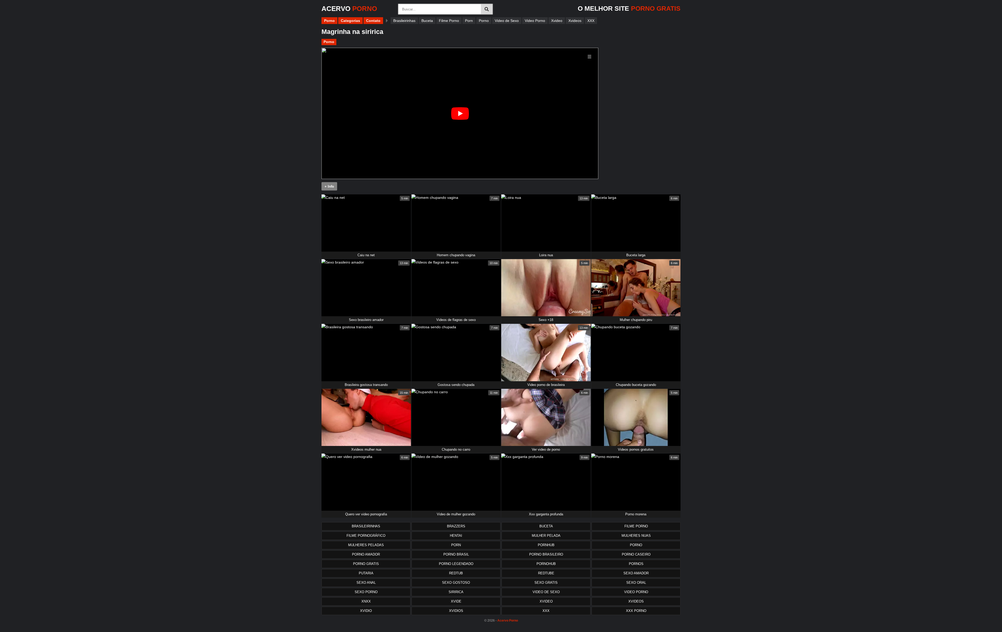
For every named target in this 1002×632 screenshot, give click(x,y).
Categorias (350, 21)
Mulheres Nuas (636, 536)
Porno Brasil (456, 554)
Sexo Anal (366, 583)
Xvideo (556, 21)
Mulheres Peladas (366, 545)
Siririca (456, 592)
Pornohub (546, 564)
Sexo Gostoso (456, 583)
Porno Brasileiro (546, 554)
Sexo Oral (636, 583)
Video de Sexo (507, 21)
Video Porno (535, 21)
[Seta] (387, 20)
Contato (373, 21)
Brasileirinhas (404, 21)
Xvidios (456, 611)
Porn (469, 21)
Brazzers (456, 526)
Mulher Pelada (546, 536)
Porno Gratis (366, 564)
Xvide (456, 601)
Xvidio (366, 611)
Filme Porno (449, 21)
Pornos (636, 564)
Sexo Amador (636, 573)
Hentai (456, 536)
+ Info (329, 186)
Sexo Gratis (546, 583)
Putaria (366, 573)
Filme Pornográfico (366, 536)
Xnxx (366, 601)
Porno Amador (366, 554)
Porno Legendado (456, 564)
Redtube (546, 573)
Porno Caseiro (636, 554)
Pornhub (546, 545)
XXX (590, 21)
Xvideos (574, 21)
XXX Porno (636, 611)
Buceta (427, 21)
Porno (329, 21)
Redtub (456, 573)
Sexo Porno (366, 592)
